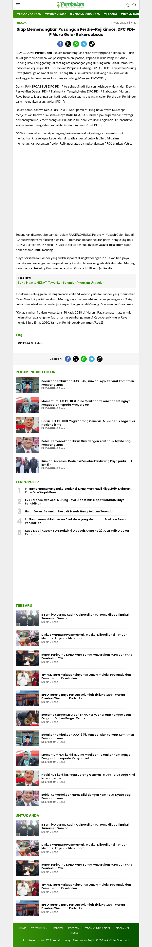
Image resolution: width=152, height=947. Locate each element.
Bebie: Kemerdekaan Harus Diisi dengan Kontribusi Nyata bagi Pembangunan (86, 443)
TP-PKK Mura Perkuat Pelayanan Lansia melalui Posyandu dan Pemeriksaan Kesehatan (86, 676)
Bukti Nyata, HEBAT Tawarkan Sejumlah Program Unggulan (61, 282)
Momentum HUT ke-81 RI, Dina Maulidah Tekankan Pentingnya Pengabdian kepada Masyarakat (85, 403)
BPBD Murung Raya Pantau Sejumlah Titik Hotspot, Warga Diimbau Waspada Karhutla (83, 696)
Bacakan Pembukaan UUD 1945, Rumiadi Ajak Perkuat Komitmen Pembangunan (87, 383)
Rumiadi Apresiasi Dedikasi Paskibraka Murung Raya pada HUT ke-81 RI (86, 463)
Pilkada (21, 22)
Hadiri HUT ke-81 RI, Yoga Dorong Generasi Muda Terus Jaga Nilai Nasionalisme (88, 423)
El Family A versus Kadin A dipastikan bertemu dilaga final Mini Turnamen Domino (86, 616)
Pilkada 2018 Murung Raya (32, 343)
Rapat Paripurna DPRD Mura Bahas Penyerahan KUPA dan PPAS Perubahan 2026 (86, 656)
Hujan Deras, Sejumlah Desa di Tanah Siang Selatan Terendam (70, 511)
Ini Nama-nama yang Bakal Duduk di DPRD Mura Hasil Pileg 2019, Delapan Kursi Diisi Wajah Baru (78, 490)
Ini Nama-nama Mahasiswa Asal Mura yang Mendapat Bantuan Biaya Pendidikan (75, 521)
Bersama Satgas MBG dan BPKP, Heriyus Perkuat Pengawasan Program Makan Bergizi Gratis (86, 716)
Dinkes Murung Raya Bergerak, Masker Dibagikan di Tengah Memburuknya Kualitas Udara (84, 636)
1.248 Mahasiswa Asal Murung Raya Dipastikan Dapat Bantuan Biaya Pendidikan (74, 501)
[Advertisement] (76, 189)
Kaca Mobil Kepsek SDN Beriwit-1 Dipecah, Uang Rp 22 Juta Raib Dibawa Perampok (77, 532)
